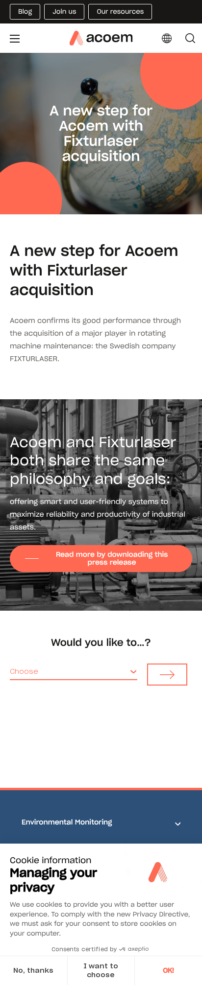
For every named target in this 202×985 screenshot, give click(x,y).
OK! (168, 970)
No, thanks (33, 970)
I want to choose (100, 970)
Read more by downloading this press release (112, 558)
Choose (24, 671)
